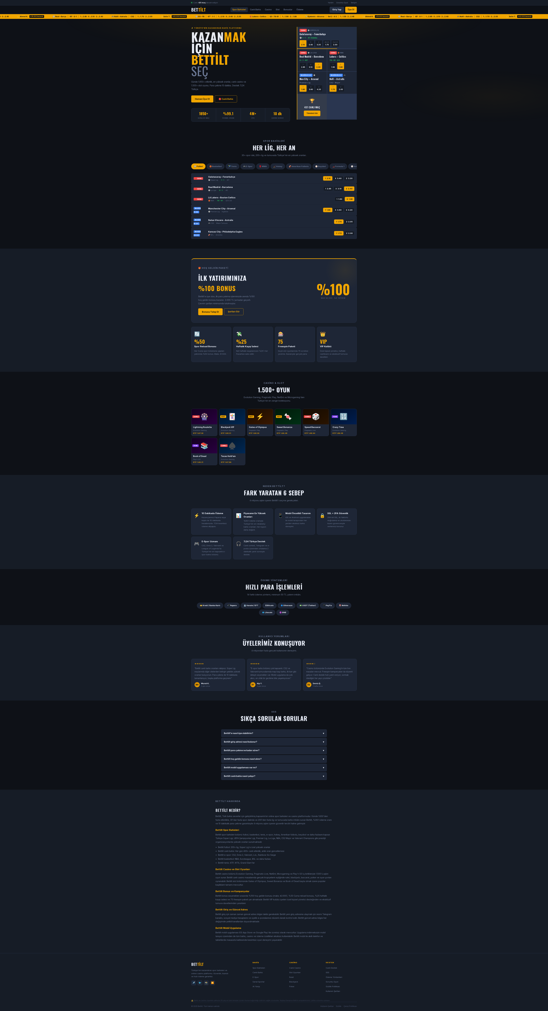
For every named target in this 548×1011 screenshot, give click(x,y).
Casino (268, 9)
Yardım (331, 3)
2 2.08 (349, 233)
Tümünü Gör (312, 113)
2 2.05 (349, 222)
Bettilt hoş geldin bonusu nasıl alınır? (274, 759)
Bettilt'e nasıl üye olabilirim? (274, 733)
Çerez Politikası (350, 1006)
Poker (291, 986)
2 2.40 (349, 189)
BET (198, 10)
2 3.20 (349, 178)
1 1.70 (339, 222)
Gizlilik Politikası (333, 986)
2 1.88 (349, 199)
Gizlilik (338, 1006)
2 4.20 (349, 210)
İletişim (354, 3)
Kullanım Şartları (333, 991)
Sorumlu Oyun (342, 3)
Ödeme (299, 9)
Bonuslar (288, 9)
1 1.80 (328, 210)
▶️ (212, 982)
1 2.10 (328, 178)
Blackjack (293, 982)
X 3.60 (338, 210)
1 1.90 (339, 199)
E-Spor (256, 977)
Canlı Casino (295, 968)
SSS (327, 972)
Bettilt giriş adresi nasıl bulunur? (274, 741)
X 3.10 (339, 189)
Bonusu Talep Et (210, 312)
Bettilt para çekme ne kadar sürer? (274, 750)
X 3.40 (338, 178)
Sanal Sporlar (259, 982)
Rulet (291, 977)
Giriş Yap (336, 9)
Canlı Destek (331, 968)
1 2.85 (328, 189)
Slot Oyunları (295, 972)
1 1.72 (339, 233)
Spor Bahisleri (239, 9)
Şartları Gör (234, 311)
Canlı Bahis (255, 9)
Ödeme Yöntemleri (334, 977)
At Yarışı (256, 986)
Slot (278, 9)
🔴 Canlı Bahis (226, 99)
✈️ (193, 982)
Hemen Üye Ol (202, 99)
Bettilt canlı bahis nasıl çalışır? (274, 776)
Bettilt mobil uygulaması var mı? (274, 767)
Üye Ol (351, 9)
